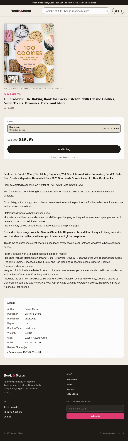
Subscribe (95, 416)
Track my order (11, 407)
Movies (70, 389)
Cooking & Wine (20, 89)
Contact (7, 416)
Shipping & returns (13, 411)
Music (69, 384)
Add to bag (64, 149)
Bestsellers (71, 379)
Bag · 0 (118, 10)
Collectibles (72, 393)
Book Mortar (21, 10)
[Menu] (6, 10)
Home (6, 89)
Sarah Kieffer (12, 94)
